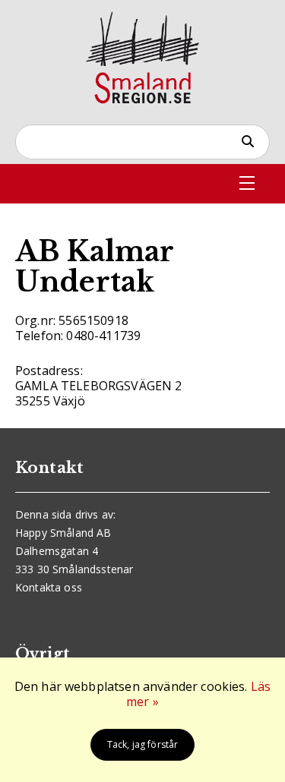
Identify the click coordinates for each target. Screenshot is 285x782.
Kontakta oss (48, 587)
